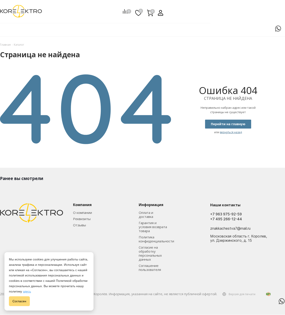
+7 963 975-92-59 (226, 214)
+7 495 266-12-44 (226, 219)
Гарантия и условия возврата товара (153, 227)
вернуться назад (231, 132)
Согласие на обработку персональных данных (150, 253)
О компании (82, 212)
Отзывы (79, 225)
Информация (151, 204)
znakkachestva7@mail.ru (230, 228)
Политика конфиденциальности (156, 239)
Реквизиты (82, 219)
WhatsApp (278, 28)
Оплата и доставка (146, 214)
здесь (27, 291)
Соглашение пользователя (150, 267)
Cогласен (19, 301)
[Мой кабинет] (159, 11)
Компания (82, 204)
